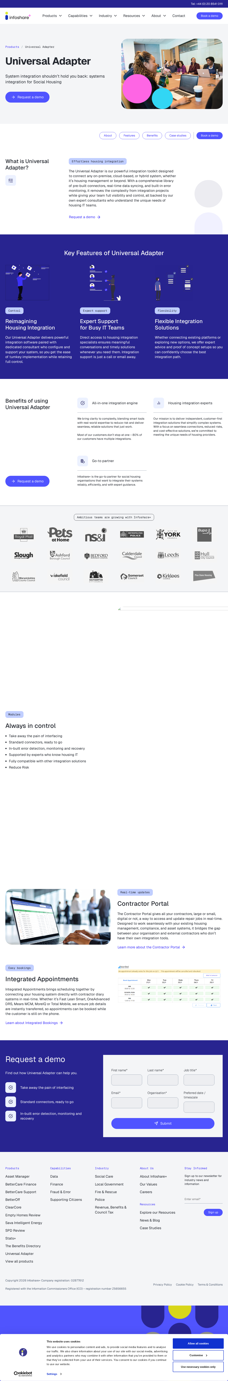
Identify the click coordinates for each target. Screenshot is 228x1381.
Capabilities (77, 15)
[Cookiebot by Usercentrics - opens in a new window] (23, 1374)
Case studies (177, 135)
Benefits (152, 135)
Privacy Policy (162, 1284)
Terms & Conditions (210, 1284)
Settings (52, 1373)
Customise (196, 1355)
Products (49, 15)
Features (129, 135)
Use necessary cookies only (198, 1366)
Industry (105, 15)
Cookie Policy (185, 1284)
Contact (178, 15)
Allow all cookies (198, 1343)
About (156, 15)
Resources (131, 15)
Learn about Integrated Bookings (32, 1022)
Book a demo (209, 16)
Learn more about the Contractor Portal (149, 947)
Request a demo (30, 97)
